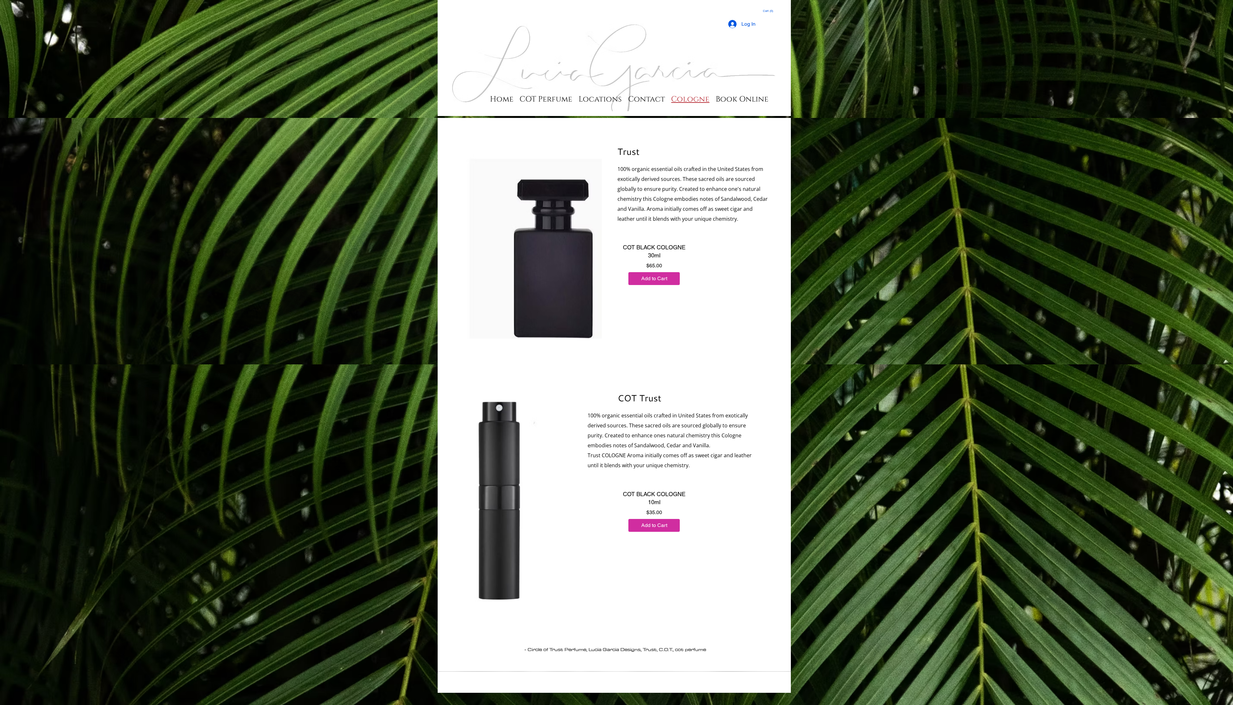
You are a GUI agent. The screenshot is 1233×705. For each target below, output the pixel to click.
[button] (768, 11)
